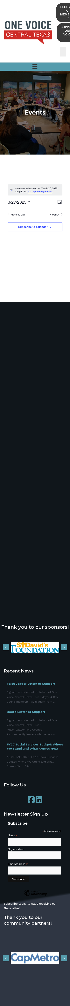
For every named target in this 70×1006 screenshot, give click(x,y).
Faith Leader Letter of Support (31, 683)
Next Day (55, 214)
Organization (16, 849)
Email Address (18, 864)
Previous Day (18, 214)
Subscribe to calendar (32, 227)
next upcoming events (40, 191)
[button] (31, 800)
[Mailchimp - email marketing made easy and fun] (35, 895)
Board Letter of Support (26, 712)
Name (13, 835)
